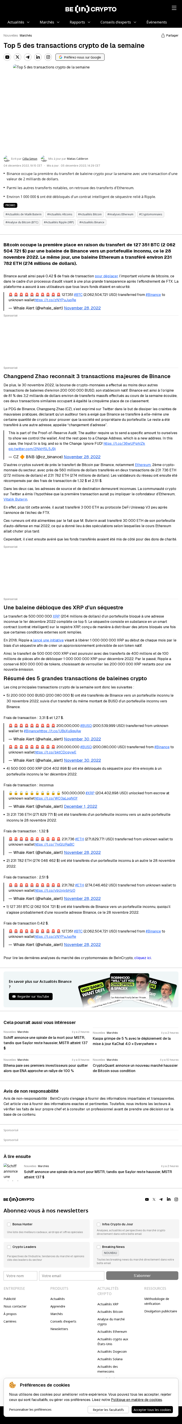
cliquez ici (142, 958)
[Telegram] (28, 57)
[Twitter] (17, 57)
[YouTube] (7, 57)
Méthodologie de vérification (156, 1301)
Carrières (10, 1321)
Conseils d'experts (63, 1321)
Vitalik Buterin (15, 499)
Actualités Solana (110, 1359)
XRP (56, 616)
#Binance (153, 294)
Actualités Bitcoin (110, 1311)
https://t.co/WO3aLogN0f (56, 798)
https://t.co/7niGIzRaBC (54, 844)
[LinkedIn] (38, 57)
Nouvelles (11, 35)
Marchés (26, 35)
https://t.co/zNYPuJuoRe (55, 300)
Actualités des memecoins (107, 1368)
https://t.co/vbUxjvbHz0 (55, 890)
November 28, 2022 (82, 308)
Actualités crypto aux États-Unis (112, 1341)
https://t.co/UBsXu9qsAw (60, 731)
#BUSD (86, 725)
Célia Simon (29, 159)
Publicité (10, 1299)
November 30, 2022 (82, 739)
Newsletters (59, 1329)
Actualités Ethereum (112, 1331)
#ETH (79, 839)
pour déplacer (106, 276)
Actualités (57, 1299)
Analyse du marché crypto (111, 1321)
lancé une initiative (48, 640)
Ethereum (143, 464)
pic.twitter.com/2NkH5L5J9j (32, 449)
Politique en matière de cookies (136, 1399)
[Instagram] (48, 57)
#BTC (78, 294)
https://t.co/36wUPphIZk (124, 443)
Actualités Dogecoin (112, 1351)
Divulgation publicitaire (160, 1311)
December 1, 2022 (80, 806)
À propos (10, 1314)
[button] (47, 1228)
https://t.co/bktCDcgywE (55, 752)
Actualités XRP (108, 1304)
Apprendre (57, 1306)
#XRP (90, 793)
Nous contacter (15, 1306)
